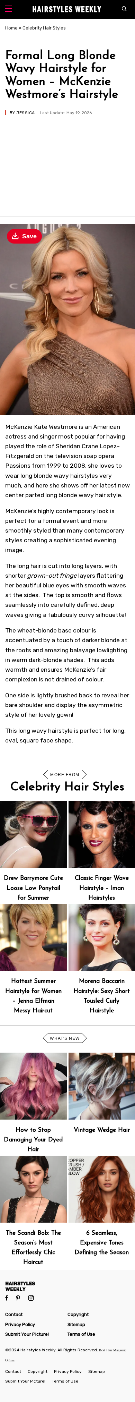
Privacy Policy (20, 1324)
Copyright (78, 1314)
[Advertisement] (67, 162)
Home (11, 28)
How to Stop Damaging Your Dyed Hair (33, 1140)
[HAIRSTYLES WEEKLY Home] (67, 1286)
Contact (13, 1314)
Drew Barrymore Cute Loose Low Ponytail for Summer (33, 888)
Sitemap (76, 1324)
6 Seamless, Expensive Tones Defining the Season (101, 1243)
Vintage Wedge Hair (102, 1130)
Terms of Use (81, 1334)
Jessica (25, 112)
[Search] (126, 9)
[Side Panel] (8, 9)
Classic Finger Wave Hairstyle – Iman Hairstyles (102, 888)
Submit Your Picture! (27, 1334)
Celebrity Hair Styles (44, 28)
